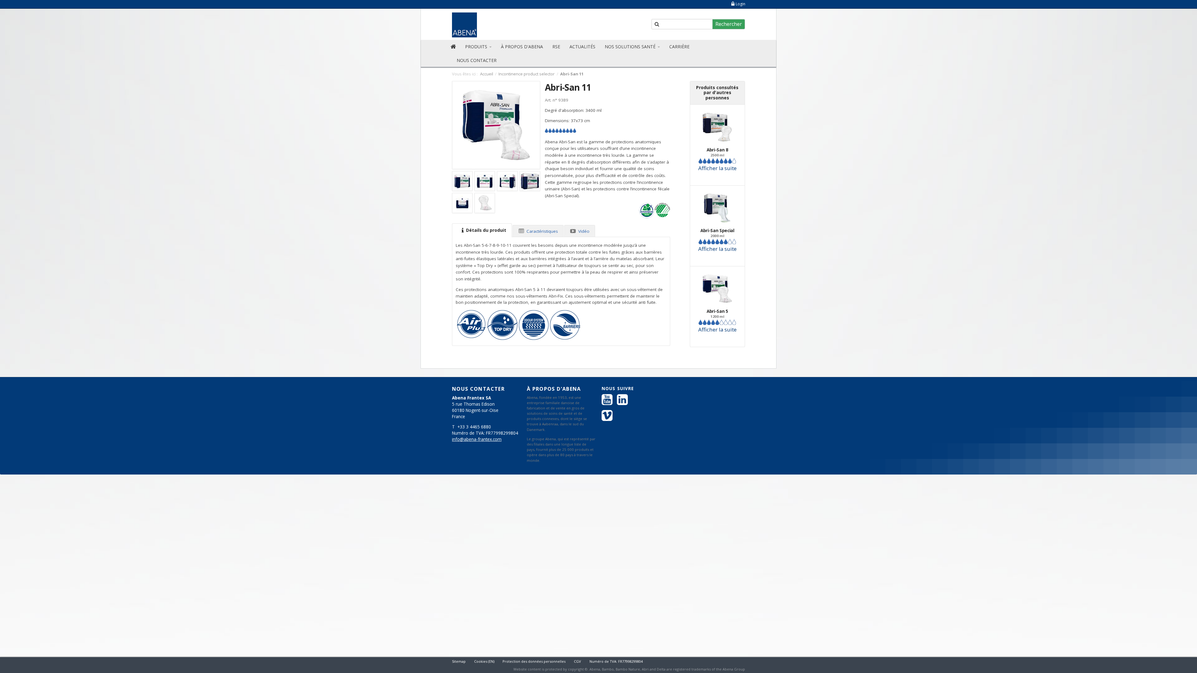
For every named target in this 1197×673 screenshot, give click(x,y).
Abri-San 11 (568, 87)
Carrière (679, 47)
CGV (577, 661)
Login (740, 4)
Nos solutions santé (631, 47)
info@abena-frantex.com (477, 439)
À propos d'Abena (522, 47)
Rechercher (728, 24)
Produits (476, 47)
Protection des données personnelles (533, 661)
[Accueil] (453, 47)
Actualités (582, 47)
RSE (556, 47)
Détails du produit (485, 230)
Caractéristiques (541, 231)
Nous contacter (477, 60)
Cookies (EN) (484, 661)
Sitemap (459, 661)
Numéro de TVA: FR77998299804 (616, 661)
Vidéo (583, 231)
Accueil (486, 74)
